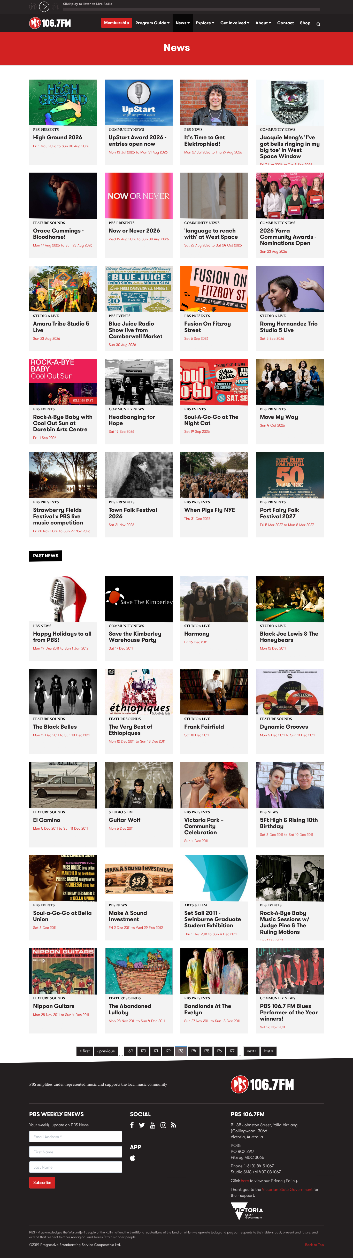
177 (231, 1051)
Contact (285, 23)
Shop (305, 23)
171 (156, 1051)
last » (268, 1051)
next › (251, 1051)
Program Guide (151, 23)
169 (130, 1051)
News (181, 23)
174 (193, 1051)
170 (143, 1051)
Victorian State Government (287, 1189)
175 (206, 1051)
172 (168, 1051)
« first (85, 1051)
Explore (204, 23)
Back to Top (314, 1244)
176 (219, 1051)
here (245, 1181)
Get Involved (233, 23)
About (262, 23)
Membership (116, 23)
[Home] (51, 23)
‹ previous (106, 1051)
